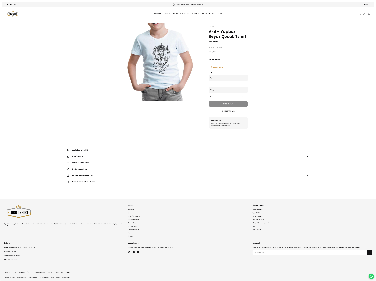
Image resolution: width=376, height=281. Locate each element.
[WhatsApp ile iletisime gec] (371, 276)
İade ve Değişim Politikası (82, 175)
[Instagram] (7, 4)
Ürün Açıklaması (214, 59)
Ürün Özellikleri (78, 156)
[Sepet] (369, 13)
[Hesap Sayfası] (364, 13)
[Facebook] (11, 4)
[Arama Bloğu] (359, 13)
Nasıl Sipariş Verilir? (80, 150)
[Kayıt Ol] (369, 252)
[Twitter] (15, 4)
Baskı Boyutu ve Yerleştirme (83, 182)
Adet (210, 97)
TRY (13, 272)
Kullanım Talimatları (80, 163)
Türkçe (366, 4)
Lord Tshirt (212, 27)
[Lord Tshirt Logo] (13, 13)
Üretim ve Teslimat (80, 169)
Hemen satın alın (228, 111)
